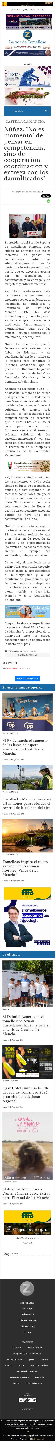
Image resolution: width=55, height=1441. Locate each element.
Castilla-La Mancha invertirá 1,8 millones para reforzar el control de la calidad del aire (27, 803)
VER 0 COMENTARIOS (27, 678)
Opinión (31, 1359)
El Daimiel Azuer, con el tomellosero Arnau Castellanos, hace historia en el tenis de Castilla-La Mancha (26, 1025)
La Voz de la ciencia (34, 1383)
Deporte (5, 1009)
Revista (16, 1383)
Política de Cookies (27, 1326)
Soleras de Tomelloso (39, 1365)
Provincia (44, 1359)
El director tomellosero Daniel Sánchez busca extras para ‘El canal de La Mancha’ (26, 1193)
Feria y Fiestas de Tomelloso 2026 (27, 1353)
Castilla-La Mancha (25, 121)
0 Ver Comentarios (29, 1238)
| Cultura (15, 1182)
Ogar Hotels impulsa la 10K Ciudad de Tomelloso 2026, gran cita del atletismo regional (25, 1094)
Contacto (27, 1332)
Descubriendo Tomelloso (26, 1371)
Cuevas (8, 1365)
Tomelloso (7, 1182)
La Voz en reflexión (34, 1347)
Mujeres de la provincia (19, 1377)
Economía (39, 1377)
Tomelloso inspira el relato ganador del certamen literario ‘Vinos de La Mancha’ (25, 868)
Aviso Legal (27, 1308)
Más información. (37, 1439)
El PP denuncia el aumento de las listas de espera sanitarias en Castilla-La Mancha (25, 747)
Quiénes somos (27, 1314)
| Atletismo (13, 1081)
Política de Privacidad (27, 1320)
